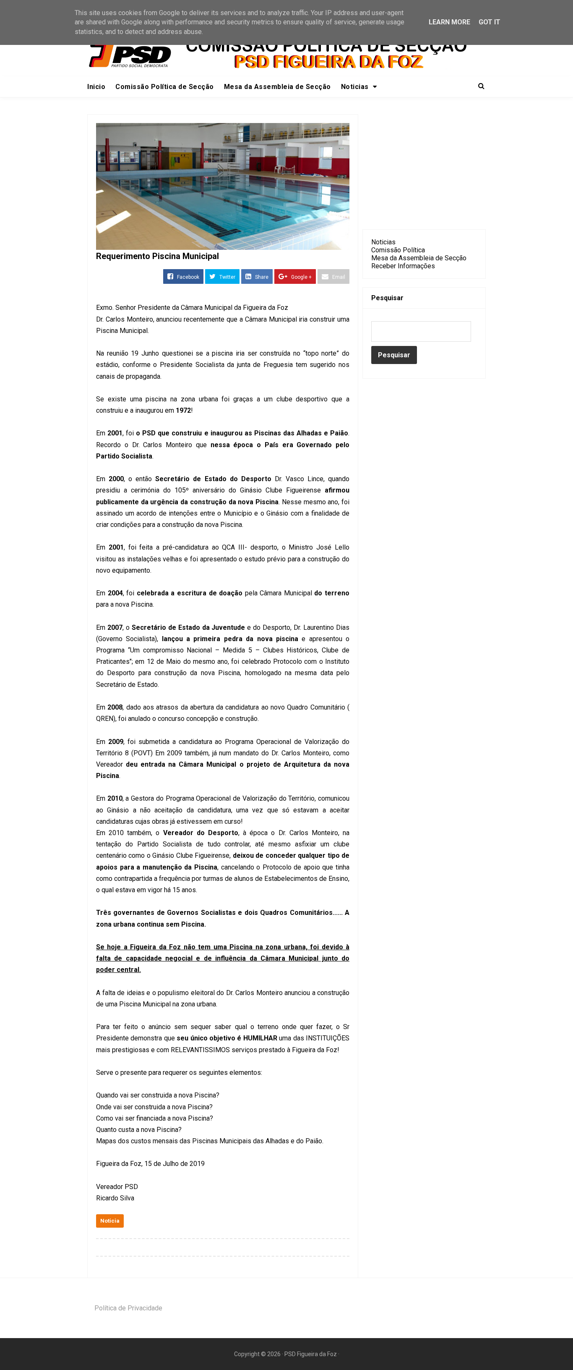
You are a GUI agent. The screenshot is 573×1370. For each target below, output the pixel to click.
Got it (489, 22)
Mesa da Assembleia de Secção (277, 87)
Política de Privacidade (128, 1308)
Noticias (383, 242)
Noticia (110, 1221)
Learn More (449, 22)
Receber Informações (403, 266)
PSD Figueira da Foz (311, 1354)
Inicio (96, 87)
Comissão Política (398, 250)
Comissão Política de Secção (164, 87)
